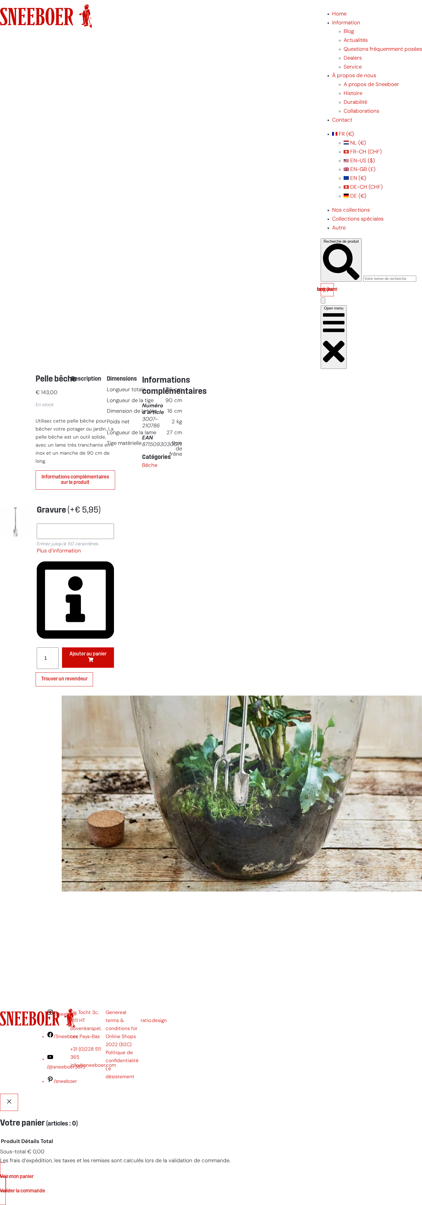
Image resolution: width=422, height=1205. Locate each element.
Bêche (149, 465)
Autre (339, 228)
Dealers (353, 58)
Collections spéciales (358, 219)
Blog (349, 31)
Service (353, 67)
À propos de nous (354, 76)
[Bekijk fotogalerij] (15, 667)
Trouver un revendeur (64, 679)
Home (339, 14)
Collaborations (361, 111)
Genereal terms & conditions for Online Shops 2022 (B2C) (122, 1028)
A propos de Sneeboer (371, 84)
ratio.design (154, 1020)
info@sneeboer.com (93, 1065)
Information (346, 23)
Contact (342, 120)
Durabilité (355, 102)
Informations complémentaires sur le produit (75, 479)
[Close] (9, 1102)
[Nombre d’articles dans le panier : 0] (323, 300)
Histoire (353, 93)
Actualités (356, 40)
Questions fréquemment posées (383, 49)
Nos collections (351, 210)
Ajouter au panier (88, 654)
